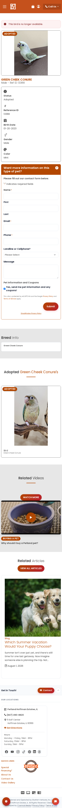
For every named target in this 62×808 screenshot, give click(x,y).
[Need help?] (6, 801)
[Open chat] (55, 801)
